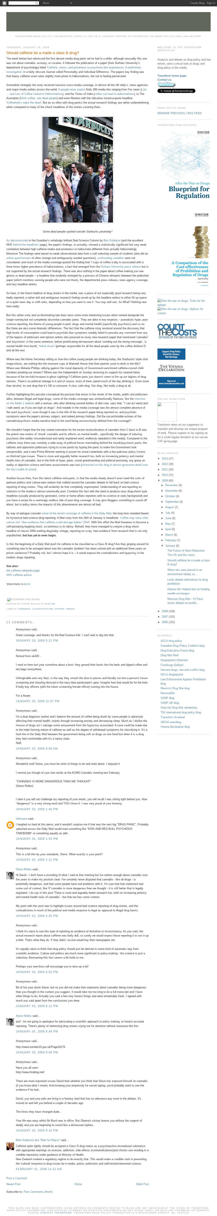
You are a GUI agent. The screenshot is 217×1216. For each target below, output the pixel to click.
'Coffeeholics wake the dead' (23, 102)
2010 (165, 475)
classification (42, 609)
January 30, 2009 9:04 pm (37, 1052)
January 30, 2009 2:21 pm (37, 859)
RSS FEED (195, 113)
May (168, 523)
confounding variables (110, 258)
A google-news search (71, 89)
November (172, 490)
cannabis (24, 609)
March (169, 534)
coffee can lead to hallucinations (114, 93)
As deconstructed (17, 240)
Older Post (142, 1184)
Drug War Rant (170, 655)
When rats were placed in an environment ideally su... (184, 572)
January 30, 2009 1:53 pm (37, 838)
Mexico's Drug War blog (175, 688)
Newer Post (13, 1184)
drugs (70, 609)
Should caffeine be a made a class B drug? (42, 53)
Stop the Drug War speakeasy (179, 707)
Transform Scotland (173, 717)
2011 (165, 469)
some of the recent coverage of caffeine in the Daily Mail (76, 513)
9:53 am (50, 604)
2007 (165, 616)
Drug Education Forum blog (177, 650)
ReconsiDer (168, 693)
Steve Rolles (24, 869)
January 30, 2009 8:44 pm (37, 1031)
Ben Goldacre (112, 240)
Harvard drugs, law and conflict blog (182, 669)
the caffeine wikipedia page (23, 570)
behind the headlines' (26, 244)
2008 (165, 611)
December (172, 485)
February (171, 540)
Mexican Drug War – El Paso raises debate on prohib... (185, 601)
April (168, 529)
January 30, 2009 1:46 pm (37, 809)
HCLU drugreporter (172, 674)
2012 (165, 464)
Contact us (164, 79)
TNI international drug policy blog (181, 712)
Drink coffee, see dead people (38, 98)
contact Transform (55, 1213)
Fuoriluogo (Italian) (172, 665)
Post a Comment (16, 1178)
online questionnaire (18, 258)
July (168, 512)
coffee (60, 609)
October (170, 496)
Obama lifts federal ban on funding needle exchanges (188, 591)
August (170, 507)
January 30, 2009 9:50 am (37, 748)
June (168, 518)
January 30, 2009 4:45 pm (37, 915)
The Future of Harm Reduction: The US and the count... (186, 552)
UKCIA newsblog (171, 722)
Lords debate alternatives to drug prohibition (187, 581)
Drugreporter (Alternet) (174, 660)
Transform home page (171, 75)
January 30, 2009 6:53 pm (37, 972)
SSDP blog (167, 698)
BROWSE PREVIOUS (171, 113)
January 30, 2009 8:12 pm (37, 1006)
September (172, 501)
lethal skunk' (47, 346)
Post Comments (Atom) (38, 1191)
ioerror (27, 584)
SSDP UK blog (170, 702)
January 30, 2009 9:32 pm (37, 1130)
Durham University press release (121, 266)
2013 (165, 458)
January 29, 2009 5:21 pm (37, 640)
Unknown (21, 818)
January (170, 545)
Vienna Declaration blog (175, 726)
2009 (165, 480)
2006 (165, 622)
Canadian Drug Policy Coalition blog (182, 645)
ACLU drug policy (171, 640)
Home (78, 1184)
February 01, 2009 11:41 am (39, 1169)
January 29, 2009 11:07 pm (38, 701)
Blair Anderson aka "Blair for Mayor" (38, 1140)
